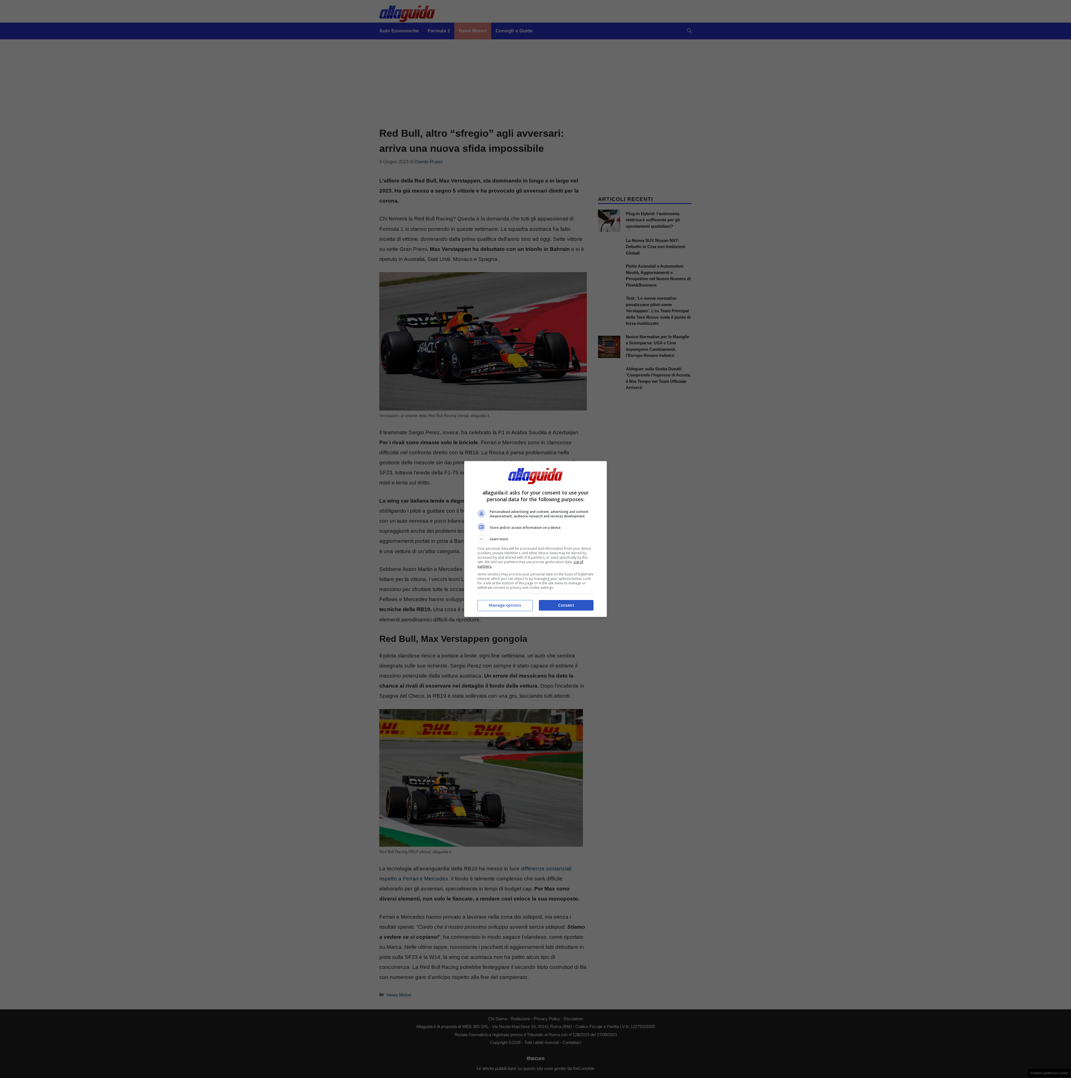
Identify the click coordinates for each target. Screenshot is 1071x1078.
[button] (535, 539)
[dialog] (535, 539)
